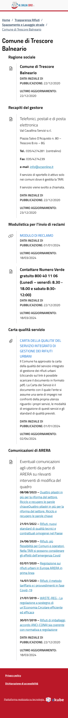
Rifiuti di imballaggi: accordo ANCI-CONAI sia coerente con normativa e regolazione (43, 625)
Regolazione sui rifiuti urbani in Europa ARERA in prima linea (41, 568)
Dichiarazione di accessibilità (21, 684)
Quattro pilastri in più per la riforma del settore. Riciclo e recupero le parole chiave (41, 499)
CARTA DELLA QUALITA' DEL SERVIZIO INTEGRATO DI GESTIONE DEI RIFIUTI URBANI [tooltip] (40, 348)
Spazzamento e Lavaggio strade (23, 24)
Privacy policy (13, 675)
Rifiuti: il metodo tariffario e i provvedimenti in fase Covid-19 (42, 585)
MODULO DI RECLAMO (38, 235)
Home (6, 20)
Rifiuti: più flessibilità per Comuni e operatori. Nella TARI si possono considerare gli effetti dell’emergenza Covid (42, 548)
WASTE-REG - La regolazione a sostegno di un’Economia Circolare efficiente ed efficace (41, 605)
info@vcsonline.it (41, 166)
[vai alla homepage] (37, 5)
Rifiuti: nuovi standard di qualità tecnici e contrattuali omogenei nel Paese (41, 528)
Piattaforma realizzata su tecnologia (34, 699)
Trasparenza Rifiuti (27, 20)
